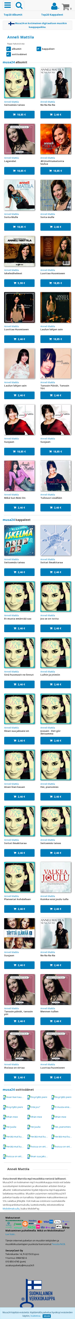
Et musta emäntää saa (64, 1107)
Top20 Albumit (13, 14)
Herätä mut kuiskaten (15, 1136)
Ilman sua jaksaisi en (40, 1156)
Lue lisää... (10, 1234)
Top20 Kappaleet (52, 14)
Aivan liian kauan (15, 1097)
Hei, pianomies (63, 1126)
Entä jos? (35, 1107)
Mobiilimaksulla (11, 1208)
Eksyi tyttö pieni (38, 1097)
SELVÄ (47, 1316)
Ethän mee (12, 1116)
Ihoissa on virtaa (39, 1146)
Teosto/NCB (58, 1244)
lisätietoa (35, 1315)
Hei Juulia (11, 1126)
